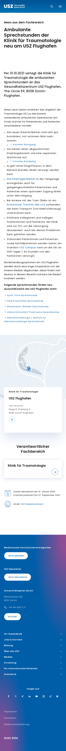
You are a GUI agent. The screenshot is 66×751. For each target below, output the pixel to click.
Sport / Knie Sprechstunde (22, 295)
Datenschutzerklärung (16, 724)
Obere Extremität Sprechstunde (25, 300)
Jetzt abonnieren (17, 577)
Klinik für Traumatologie (23, 391)
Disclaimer (10, 717)
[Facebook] (9, 696)
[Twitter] (16, 696)
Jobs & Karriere (13, 639)
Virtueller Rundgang (24, 144)
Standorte (10, 674)
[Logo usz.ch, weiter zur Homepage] (14, 6)
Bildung (8, 645)
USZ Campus (27, 247)
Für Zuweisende (13, 634)
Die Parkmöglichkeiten (21, 179)
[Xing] (22, 696)
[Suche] (52, 6)
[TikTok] (51, 696)
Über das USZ (11, 651)
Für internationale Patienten (20, 668)
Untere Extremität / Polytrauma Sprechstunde (33, 312)
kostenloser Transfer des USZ (26, 204)
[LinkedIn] (30, 696)
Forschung (10, 662)
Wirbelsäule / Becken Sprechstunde (28, 306)
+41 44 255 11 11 (16, 607)
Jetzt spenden (16, 555)
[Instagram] (44, 696)
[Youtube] (37, 696)
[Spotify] (57, 696)
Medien (8, 657)
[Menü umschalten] (60, 6)
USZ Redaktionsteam (32, 504)
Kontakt (12, 616)
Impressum (10, 711)
